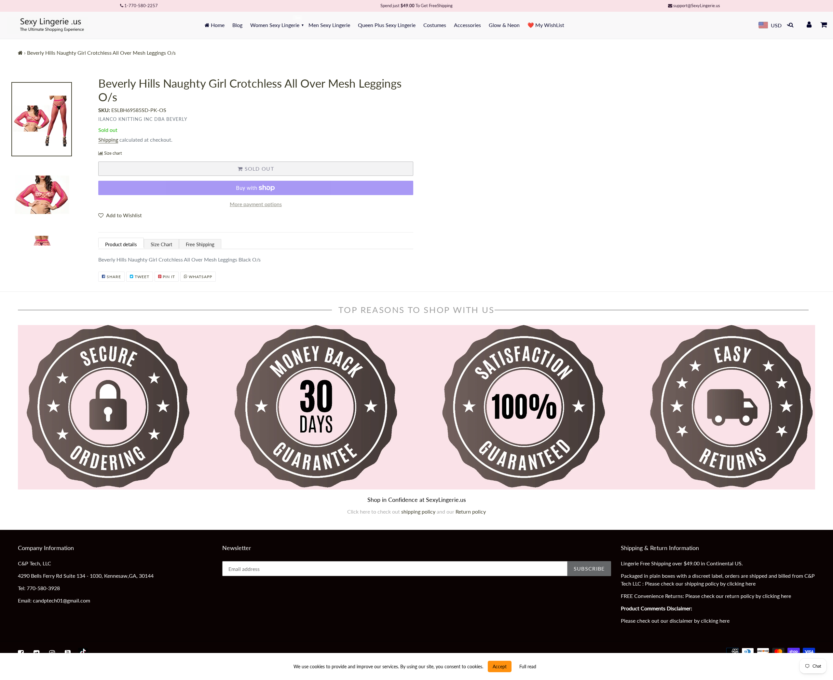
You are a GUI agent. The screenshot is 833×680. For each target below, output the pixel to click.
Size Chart (161, 244)
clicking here (741, 583)
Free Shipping (200, 244)
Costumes (434, 25)
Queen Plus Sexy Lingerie (387, 25)
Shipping (108, 139)
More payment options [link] (256, 204)
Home (217, 25)
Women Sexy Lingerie (274, 25)
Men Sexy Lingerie (329, 25)
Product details (121, 244)
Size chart (113, 153)
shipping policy (419, 511)
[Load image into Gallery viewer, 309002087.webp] (51, 119)
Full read (527, 666)
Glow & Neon (504, 25)
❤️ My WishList (545, 25)
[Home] (20, 53)
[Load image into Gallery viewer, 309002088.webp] (51, 195)
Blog (237, 25)
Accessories (467, 25)
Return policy (471, 511)
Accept (500, 666)
